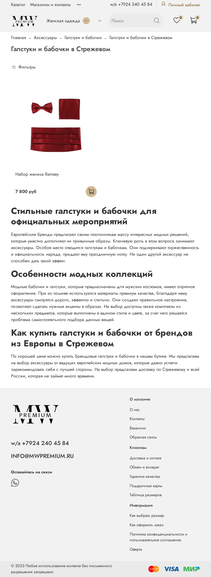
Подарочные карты (146, 485)
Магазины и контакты (50, 4)
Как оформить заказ (146, 525)
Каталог (18, 4)
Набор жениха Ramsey (37, 174)
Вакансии (138, 428)
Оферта (136, 549)
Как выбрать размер (147, 515)
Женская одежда (63, 21)
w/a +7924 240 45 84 (131, 4)
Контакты (137, 418)
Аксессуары (45, 37)
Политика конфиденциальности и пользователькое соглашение (158, 537)
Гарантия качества (145, 476)
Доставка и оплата (145, 458)
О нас (135, 409)
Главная (18, 37)
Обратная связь (143, 437)
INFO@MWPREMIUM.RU (42, 456)
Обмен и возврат (144, 467)
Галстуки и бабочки (83, 37)
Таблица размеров (146, 495)
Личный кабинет (184, 5)
